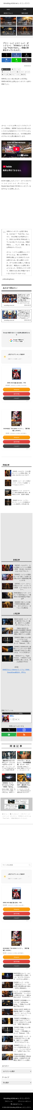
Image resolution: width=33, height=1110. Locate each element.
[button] (26, 60)
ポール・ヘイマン (15, 74)
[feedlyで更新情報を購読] (16, 719)
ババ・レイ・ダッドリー (9, 72)
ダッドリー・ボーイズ (23, 72)
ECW (24, 74)
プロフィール (8, 1101)
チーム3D (5, 74)
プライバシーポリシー (24, 1101)
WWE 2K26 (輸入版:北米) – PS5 (16, 383)
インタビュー (6, 69)
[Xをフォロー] (11, 719)
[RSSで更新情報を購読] (18, 719)
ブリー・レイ (16, 69)
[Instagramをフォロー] (13, 719)
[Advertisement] (16, 105)
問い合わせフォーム (16, 1104)
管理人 (12, 716)
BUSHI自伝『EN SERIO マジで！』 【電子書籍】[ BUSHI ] (16, 429)
